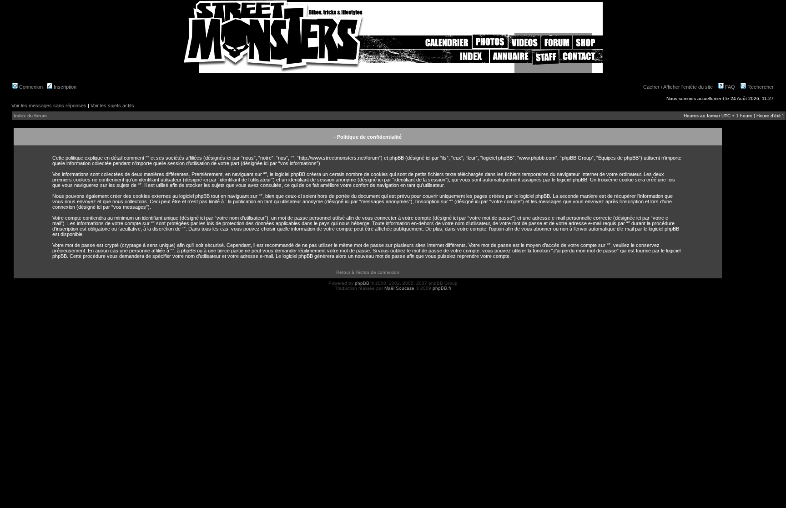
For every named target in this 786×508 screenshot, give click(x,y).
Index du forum (30, 115)
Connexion (30, 87)
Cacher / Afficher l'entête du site (678, 87)
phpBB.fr (442, 288)
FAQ (729, 87)
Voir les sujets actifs (112, 105)
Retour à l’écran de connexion (367, 272)
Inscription (64, 87)
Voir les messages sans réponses (48, 105)
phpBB (362, 283)
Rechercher (760, 87)
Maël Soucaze (399, 288)
